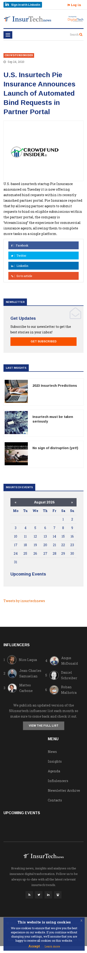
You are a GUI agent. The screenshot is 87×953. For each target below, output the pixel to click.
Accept (34, 946)
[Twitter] (38, 896)
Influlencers (58, 781)
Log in (75, 5)
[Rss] (29, 896)
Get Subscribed (44, 341)
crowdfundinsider (19, 55)
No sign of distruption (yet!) (55, 448)
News (52, 751)
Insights (55, 761)
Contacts (55, 800)
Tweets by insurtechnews (24, 601)
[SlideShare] (57, 896)
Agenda (54, 771)
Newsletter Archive (64, 790)
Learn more (52, 946)
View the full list (43, 725)
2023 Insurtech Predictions (54, 385)
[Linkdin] (48, 896)
